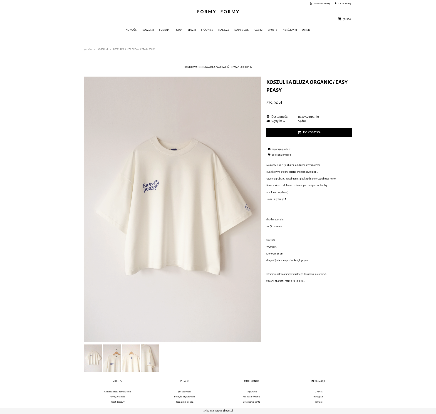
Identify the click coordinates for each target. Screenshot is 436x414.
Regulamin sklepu (184, 401)
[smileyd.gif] (150, 358)
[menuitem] (131, 30)
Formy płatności (118, 396)
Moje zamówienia (251, 396)
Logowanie (251, 391)
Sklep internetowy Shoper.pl (218, 410)
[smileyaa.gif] (93, 358)
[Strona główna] (218, 12)
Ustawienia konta (251, 401)
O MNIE (318, 391)
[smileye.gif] (131, 358)
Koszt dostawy (118, 401)
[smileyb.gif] (112, 358)
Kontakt (318, 401)
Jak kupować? (184, 391)
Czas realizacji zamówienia (117, 391)
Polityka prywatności (184, 396)
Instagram (318, 396)
